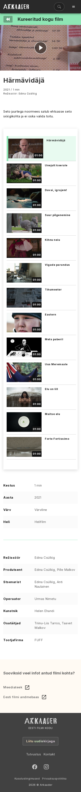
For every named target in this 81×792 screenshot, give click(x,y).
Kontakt (49, 754)
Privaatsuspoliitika (54, 778)
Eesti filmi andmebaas (21, 697)
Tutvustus (33, 754)
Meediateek (12, 687)
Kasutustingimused (27, 778)
